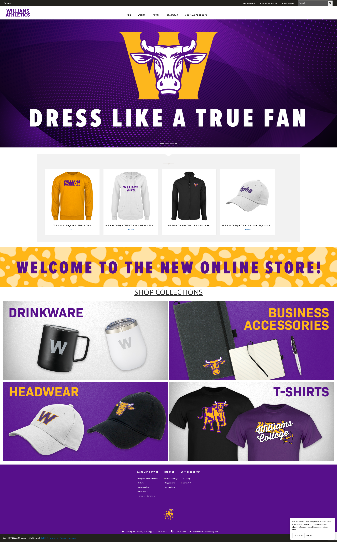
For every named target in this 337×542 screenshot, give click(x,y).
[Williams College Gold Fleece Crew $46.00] (72, 196)
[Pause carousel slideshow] (176, 143)
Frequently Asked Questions (149, 478)
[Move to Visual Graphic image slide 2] (167, 143)
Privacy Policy (143, 487)
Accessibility (143, 491)
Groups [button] (7, 3)
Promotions (170, 487)
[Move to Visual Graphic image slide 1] (162, 143)
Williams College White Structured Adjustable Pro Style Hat (253, 225)
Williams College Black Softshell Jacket (189, 225)
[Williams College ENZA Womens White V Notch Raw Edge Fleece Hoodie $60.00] (131, 196)
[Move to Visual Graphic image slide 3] (172, 143)
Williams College (171, 478)
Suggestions (170, 483)
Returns (141, 483)
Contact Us (187, 483)
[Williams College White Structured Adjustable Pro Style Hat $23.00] (248, 196)
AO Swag (186, 478)
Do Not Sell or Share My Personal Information (58, 538)
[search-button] (330, 3)
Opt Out (309, 535)
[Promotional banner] (168, 83)
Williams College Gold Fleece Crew (72, 225)
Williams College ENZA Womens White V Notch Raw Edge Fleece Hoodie (144, 225)
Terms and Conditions (146, 496)
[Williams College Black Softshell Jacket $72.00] (189, 196)
